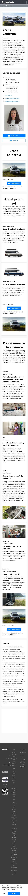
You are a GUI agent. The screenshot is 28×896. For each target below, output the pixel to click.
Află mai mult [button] (14, 889)
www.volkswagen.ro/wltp (12, 676)
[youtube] (6, 772)
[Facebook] (3, 772)
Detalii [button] (4, 893)
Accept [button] (13, 893)
